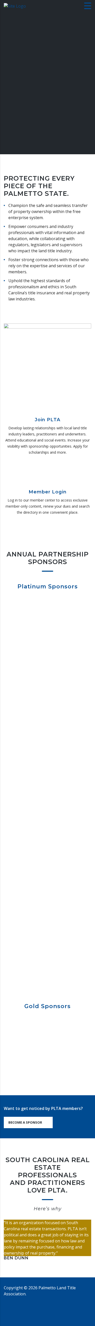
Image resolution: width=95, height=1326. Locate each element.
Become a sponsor (25, 1122)
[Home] (15, 5)
